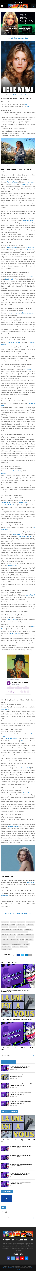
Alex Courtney (21, 922)
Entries (4, 1211)
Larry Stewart (29, 939)
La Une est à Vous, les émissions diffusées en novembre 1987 (20, 1066)
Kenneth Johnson (14, 939)
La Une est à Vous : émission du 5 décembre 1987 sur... (20, 1156)
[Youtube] (22, 1258)
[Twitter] (13, 1258)
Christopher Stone (18, 929)
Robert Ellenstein (6, 946)
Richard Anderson (16, 944)
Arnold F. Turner (21, 924)
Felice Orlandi (23, 932)
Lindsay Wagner (5, 941)
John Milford (5, 939)
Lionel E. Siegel (14, 941)
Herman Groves (30, 934)
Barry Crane (5, 927)
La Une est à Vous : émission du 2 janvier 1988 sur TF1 (18, 1019)
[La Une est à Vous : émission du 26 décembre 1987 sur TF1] (5, 1086)
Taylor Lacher (23, 946)
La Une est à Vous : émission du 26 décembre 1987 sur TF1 (21, 1084)
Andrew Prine (5, 924)
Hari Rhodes (10, 532)
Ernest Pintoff (14, 932)
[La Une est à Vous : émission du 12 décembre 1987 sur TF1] (5, 1103)
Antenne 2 (12, 924)
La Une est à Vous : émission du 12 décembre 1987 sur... (20, 1147)
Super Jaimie (15, 946)
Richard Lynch (25, 741)
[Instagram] (17, 1258)
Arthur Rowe (30, 924)
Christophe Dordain (19, 38)
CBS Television (13, 927)
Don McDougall (5, 932)
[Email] (26, 1258)
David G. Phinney (28, 929)
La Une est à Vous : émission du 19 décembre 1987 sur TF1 (20, 1093)
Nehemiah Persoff (6, 944)
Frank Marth (5, 934)
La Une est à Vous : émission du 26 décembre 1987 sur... (21, 1165)
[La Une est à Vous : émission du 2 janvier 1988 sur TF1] (5, 1077)
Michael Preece (23, 941)
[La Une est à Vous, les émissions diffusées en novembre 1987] (5, 1068)
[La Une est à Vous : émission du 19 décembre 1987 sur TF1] (5, 1094)
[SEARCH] (33, 1055)
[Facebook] (8, 1258)
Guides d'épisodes (12, 26)
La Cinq (22, 939)
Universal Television (6, 949)
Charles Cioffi (22, 927)
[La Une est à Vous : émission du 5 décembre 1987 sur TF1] (5, 1157)
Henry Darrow (21, 934)
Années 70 (5, 26)
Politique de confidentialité (9, 1267)
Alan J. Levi (29, 277)
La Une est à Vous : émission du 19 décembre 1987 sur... (20, 1182)
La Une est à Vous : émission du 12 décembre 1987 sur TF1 (20, 1102)
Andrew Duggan (30, 922)
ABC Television (5, 922)
